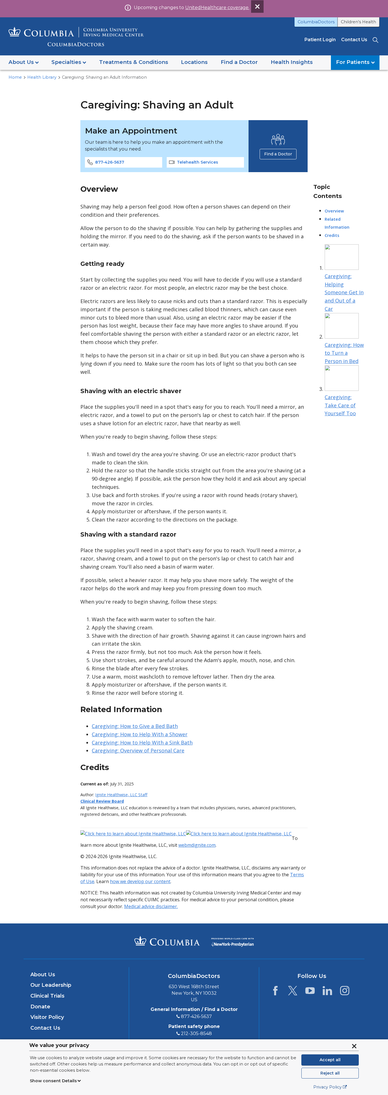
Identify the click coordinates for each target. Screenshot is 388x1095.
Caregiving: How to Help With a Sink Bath (142, 742)
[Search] (376, 39)
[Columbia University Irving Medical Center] (167, 941)
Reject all (330, 1073)
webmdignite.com (197, 845)
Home (15, 77)
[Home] (76, 36)
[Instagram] (344, 992)
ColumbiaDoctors (316, 21)
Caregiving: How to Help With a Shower (139, 734)
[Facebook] (275, 992)
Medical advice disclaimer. (151, 906)
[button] (24, 62)
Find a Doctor (278, 154)
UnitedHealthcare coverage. (217, 7)
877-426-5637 (109, 162)
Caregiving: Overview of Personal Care (138, 750)
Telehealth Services (197, 162)
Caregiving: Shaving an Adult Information (104, 77)
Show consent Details (53, 1080)
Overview (334, 211)
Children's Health (358, 21)
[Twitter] (292, 992)
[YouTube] (310, 992)
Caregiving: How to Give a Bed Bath (135, 726)
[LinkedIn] (327, 992)
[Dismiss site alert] (257, 6)
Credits (332, 235)
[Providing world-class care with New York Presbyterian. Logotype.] (232, 940)
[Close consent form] (354, 1046)
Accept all (330, 1059)
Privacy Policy (327, 1087)
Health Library (42, 77)
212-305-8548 (196, 1033)
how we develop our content (140, 881)
